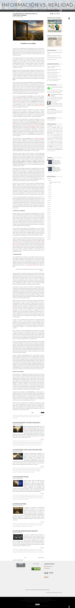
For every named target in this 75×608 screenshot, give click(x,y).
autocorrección (23, 442)
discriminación (48, 134)
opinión (50, 145)
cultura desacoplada (30, 496)
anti (50, 127)
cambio (56, 128)
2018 (49, 212)
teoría (22, 472)
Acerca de (21, 10)
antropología (54, 127)
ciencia (51, 130)
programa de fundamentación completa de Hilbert (34, 126)
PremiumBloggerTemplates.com (48, 600)
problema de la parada (16, 243)
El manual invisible (19, 504)
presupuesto (58, 146)
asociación (48, 128)
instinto (36, 550)
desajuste (36, 496)
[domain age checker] (36, 563)
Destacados (34, 10)
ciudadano (53, 130)
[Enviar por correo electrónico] (31, 412)
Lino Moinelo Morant (44, 601)
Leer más (42, 439)
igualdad (50, 138)
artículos (61, 127)
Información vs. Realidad (37, 5)
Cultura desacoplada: (21, 477)
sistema (48, 149)
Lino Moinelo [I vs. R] (48, 566)
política (51, 146)
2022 (49, 206)
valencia (51, 150)
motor (35, 470)
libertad (55, 141)
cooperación (34, 442)
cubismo (41, 391)
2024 (49, 202)
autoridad (17, 550)
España (50, 125)
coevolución (29, 442)
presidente (54, 146)
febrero (50, 196)
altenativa (48, 127)
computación (22, 416)
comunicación (57, 130)
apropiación (22, 469)
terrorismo (48, 150)
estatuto (53, 135)
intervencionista (60, 139)
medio (58, 142)
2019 (49, 210)
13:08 (38, 495)
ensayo (48, 135)
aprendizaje (17, 416)
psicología (15, 526)
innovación (28, 470)
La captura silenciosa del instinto (25, 531)
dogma (55, 134)
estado (50, 135)
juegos (32, 470)
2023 (49, 204)
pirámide (38, 470)
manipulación (52, 142)
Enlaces (28, 10)
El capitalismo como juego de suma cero (27, 450)
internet (57, 139)
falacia (60, 135)
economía (19, 470)
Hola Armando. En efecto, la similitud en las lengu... (54, 69)
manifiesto (48, 142)
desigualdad (15, 470)
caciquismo (51, 128)
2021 (49, 208)
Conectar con (43, 10)
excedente (24, 470)
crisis (56, 131)
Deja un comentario (31, 472)
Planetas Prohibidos (51, 159)
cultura (16, 496)
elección (61, 134)
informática (48, 139)
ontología (34, 416)
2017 (49, 214)
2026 (49, 178)
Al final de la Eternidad (51, 166)
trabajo (25, 472)
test (18, 164)
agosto (50, 180)
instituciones (28, 443)
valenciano (53, 150)
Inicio (15, 10)
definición (61, 131)
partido (56, 145)
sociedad (18, 472)
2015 (49, 218)
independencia (57, 138)
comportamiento (27, 550)
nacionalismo (60, 143)
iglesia (48, 138)
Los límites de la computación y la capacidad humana (25, 14)
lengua (52, 141)
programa (61, 146)
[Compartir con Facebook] (33, 412)
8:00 (38, 415)
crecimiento (38, 469)
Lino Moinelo (20, 415)
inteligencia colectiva (35, 443)
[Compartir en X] (40, 412)
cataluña (61, 128)
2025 (49, 200)
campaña (58, 128)
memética (61, 142)
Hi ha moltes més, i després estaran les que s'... (53, 72)
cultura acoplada (22, 496)
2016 (49, 216)
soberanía (51, 149)
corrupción (54, 131)
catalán (48, 130)
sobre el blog (54, 149)
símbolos (14, 499)
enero (50, 198)
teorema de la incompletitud (39, 138)
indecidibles (38, 241)
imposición (53, 138)
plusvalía (14, 472)
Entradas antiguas (41, 557)
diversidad (19, 443)
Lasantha (40, 600)
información (60, 138)
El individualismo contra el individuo (26, 422)
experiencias (56, 135)
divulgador (52, 134)
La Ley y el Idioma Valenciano (51, 109)
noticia (48, 145)
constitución (51, 131)
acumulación (17, 469)
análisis (58, 127)
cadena (54, 128)
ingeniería (52, 139)
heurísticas (32, 550)
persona (61, 145)
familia (61, 135)
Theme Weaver (27, 600)
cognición (21, 550)
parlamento (53, 145)
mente (31, 416)
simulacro (19, 499)
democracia (49, 132)
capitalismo (27, 469)
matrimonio (56, 142)
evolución (27, 416)
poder (48, 146)
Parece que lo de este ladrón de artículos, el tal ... (54, 66)
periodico (59, 145)
